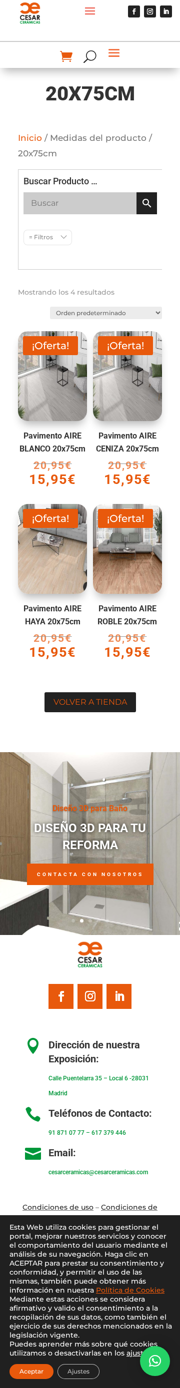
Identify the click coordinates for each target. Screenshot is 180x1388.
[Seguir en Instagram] (150, 11)
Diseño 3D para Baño (90, 808)
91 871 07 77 (66, 1132)
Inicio (30, 138)
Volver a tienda (90, 702)
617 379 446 (109, 1132)
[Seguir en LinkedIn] (166, 11)
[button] (155, 1361)
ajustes (139, 1353)
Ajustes (79, 1371)
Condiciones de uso (58, 1207)
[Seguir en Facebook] (134, 11)
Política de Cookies (130, 1290)
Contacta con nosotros (90, 874)
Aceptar (32, 1371)
